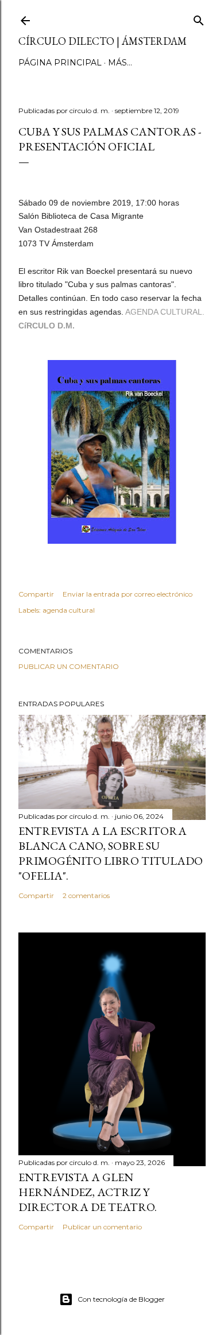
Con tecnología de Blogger (121, 1299)
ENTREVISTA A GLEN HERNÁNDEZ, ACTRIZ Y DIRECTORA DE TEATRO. (87, 1192)
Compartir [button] (36, 594)
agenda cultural (69, 610)
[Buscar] (199, 18)
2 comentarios (86, 895)
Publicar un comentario (68, 666)
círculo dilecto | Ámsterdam (102, 41)
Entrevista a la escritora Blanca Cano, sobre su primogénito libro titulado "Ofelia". (110, 853)
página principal (60, 62)
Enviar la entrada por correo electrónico (127, 594)
